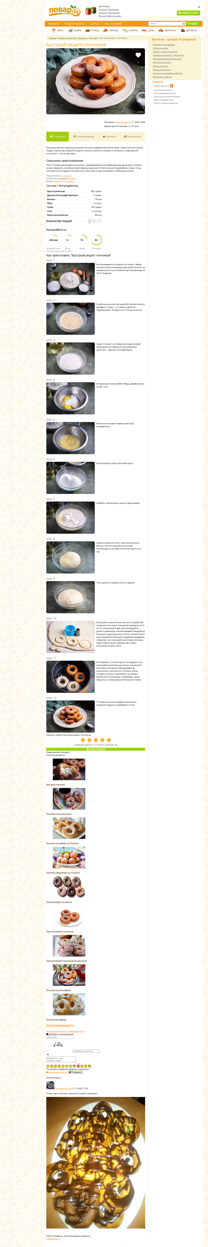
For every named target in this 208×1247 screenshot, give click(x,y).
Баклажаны (114, 12)
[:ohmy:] (59, 1066)
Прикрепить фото (57, 1072)
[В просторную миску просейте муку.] (70, 478)
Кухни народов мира (164, 99)
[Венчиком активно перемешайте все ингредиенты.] (70, 438)
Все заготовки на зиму (110, 15)
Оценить (110, 136)
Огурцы (103, 9)
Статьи (94, 23)
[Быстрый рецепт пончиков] (95, 81)
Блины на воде (160, 66)
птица (95, 30)
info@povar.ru (53, 1238)
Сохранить (59, 136)
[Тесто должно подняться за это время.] (70, 597)
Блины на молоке (162, 69)
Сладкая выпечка (75, 1031)
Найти (193, 23)
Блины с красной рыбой (165, 51)
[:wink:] (48, 1066)
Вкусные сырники (162, 62)
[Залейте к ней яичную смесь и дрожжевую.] (70, 518)
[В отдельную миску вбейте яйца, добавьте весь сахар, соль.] (70, 398)
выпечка (170, 30)
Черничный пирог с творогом (168, 55)
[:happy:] (70, 1066)
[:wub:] (78, 1065)
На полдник (66, 175)
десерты (191, 30)
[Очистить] (184, 24)
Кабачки (103, 12)
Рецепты (53, 23)
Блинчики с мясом (162, 76)
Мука (72, 178)
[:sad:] (55, 1066)
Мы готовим (113, 23)
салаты (133, 30)
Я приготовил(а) (85, 136)
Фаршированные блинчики (167, 58)
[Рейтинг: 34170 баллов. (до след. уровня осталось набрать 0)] (133, 122)
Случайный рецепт (163, 90)
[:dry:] (66, 1066)
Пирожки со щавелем (164, 44)
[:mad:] (85, 1066)
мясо (60, 30)
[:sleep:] (63, 1066)
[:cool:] (74, 1066)
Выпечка (58, 181)
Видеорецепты (74, 23)
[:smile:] (82, 1066)
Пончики (69, 181)
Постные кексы (160, 48)
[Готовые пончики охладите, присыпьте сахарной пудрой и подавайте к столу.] (70, 716)
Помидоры (113, 9)
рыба (77, 30)
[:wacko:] (51, 1066)
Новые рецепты (161, 85)
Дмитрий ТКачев (63, 1088)
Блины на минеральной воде (167, 73)
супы (151, 30)
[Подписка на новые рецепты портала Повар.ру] (171, 86)
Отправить (76, 1072)
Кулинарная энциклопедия (167, 96)
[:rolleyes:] (89, 1066)
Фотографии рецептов (165, 93)
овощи (114, 30)
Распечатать (133, 136)
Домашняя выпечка (56, 1031)
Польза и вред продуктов (166, 103)
